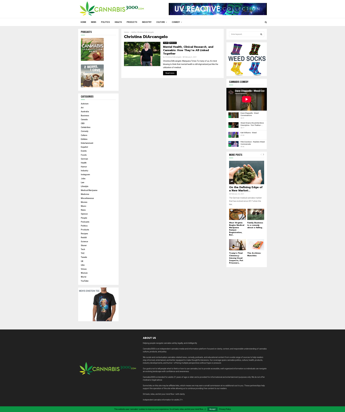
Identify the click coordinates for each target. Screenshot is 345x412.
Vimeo (84, 269)
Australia (85, 111)
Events (84, 151)
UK (82, 261)
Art (82, 108)
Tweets (84, 257)
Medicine (173, 43)
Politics (105, 22)
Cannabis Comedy (238, 81)
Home (83, 22)
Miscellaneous (87, 198)
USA (82, 265)
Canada (84, 119)
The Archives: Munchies (254, 254)
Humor (84, 167)
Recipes (84, 234)
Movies (84, 202)
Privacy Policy (225, 409)
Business (85, 115)
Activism (85, 104)
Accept (212, 409)
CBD (82, 123)
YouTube (84, 281)
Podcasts (85, 222)
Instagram (85, 174)
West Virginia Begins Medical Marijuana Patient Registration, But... (236, 228)
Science (84, 241)
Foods (84, 155)
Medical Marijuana (89, 190)
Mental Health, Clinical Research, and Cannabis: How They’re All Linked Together (188, 50)
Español (84, 147)
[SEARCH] (261, 34)
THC (82, 253)
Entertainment (87, 143)
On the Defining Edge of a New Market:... (245, 188)
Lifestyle (84, 186)
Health (118, 22)
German (84, 159)
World (83, 277)
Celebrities (85, 127)
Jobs (83, 178)
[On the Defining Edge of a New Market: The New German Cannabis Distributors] (246, 172)
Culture (160, 22)
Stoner (84, 245)
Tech (83, 249)
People (84, 218)
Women (84, 273)
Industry (146, 22)
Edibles (84, 139)
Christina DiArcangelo (145, 32)
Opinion (84, 214)
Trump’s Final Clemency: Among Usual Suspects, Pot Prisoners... (236, 258)
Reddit (84, 237)
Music (83, 206)
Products (132, 22)
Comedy (176, 22)
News (93, 22)
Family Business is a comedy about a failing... (255, 225)
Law (82, 182)
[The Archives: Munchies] (255, 244)
